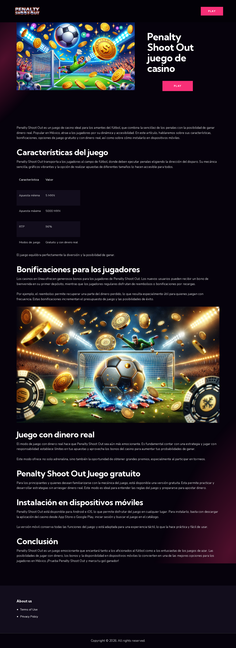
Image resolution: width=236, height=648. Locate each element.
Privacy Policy (29, 617)
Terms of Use (29, 610)
